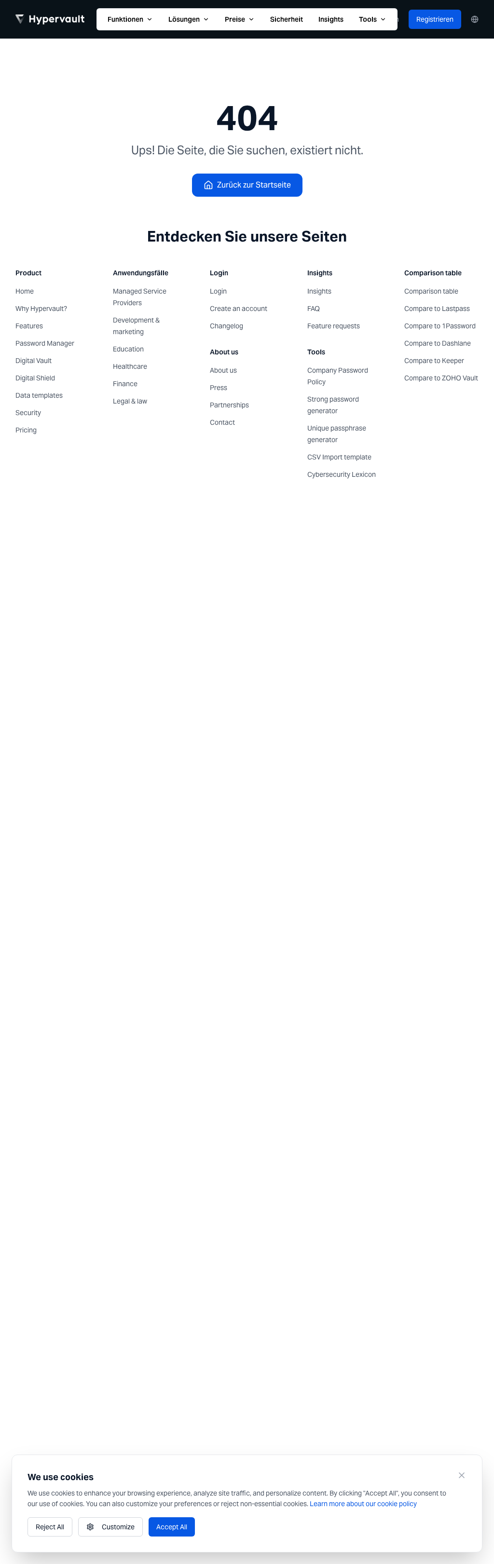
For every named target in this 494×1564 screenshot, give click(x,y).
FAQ (313, 308)
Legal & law (130, 401)
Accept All (171, 1527)
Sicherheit (286, 19)
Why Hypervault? (41, 308)
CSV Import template (339, 457)
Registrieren (434, 19)
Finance (125, 383)
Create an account (238, 308)
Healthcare (130, 366)
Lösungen (184, 19)
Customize (118, 1527)
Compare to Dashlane (437, 343)
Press (218, 387)
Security (28, 412)
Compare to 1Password (440, 326)
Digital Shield (35, 378)
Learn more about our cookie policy (363, 1503)
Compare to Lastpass (437, 308)
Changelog (226, 326)
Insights (330, 19)
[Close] (462, 1475)
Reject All (50, 1527)
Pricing (26, 430)
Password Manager (44, 343)
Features (29, 326)
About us (223, 370)
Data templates (39, 395)
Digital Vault (33, 360)
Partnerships (229, 405)
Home (24, 291)
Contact (222, 422)
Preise (235, 19)
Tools (368, 19)
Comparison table (431, 291)
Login (218, 291)
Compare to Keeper (434, 360)
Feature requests (333, 326)
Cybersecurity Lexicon (341, 474)
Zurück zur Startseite (254, 185)
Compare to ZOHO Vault (441, 378)
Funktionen (125, 19)
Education (128, 349)
